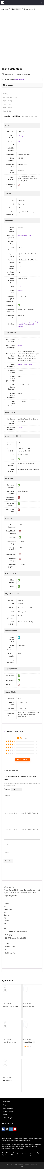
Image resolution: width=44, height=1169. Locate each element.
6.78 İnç (20, 136)
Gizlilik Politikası (8, 1108)
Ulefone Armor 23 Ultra (10, 1006)
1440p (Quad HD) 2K (25, 364)
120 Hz (20, 142)
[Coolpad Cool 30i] (32, 1030)
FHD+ (19, 148)
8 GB (19, 286)
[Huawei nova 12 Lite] (12, 1030)
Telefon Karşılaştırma (9, 1118)
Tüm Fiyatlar (7, 104)
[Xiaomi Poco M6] (32, 994)
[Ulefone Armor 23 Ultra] (12, 994)
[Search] (40, 2)
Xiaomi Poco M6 (28, 1006)
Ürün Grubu (7, 111)
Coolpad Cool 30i (28, 1042)
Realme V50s (7, 1080)
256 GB (20, 290)
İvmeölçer (21, 322)
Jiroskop (27, 322)
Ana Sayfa (5, 9)
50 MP (20, 345)
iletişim (5, 1114)
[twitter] (7, 1129)
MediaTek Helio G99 (24, 235)
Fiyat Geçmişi (7, 101)
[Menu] (2, 2)
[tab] (22, 94)
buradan (22, 1155)
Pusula (26, 324)
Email (6, 853)
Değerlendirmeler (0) (10, 97)
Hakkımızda (6, 1101)
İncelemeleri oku (19, 79)
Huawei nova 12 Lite (9, 1042)
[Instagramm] (11, 1129)
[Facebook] (3, 1129)
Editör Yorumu (7, 107)
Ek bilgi (5, 94)
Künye (5, 1105)
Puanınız (7, 789)
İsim (6, 845)
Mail (22, 1166)
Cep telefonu (16, 9)
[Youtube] (14, 1129)
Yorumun (7, 795)
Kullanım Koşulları (8, 1111)
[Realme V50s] (12, 1068)
